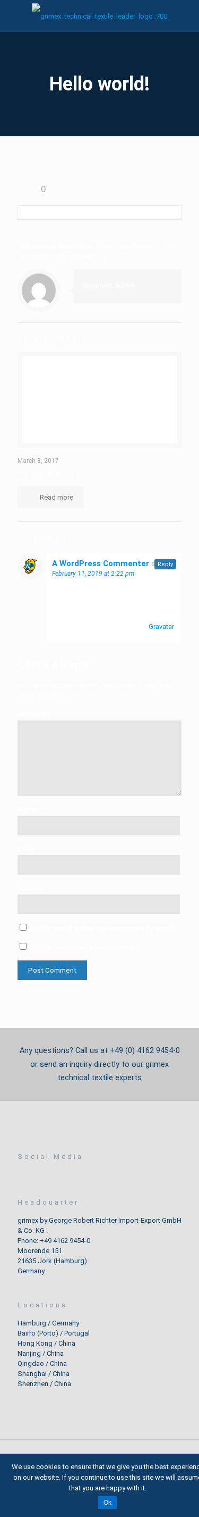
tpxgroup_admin (109, 285)
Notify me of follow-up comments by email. (103, 928)
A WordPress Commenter (100, 563)
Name (30, 809)
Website (31, 888)
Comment (34, 714)
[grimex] (99, 16)
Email (29, 848)
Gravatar (161, 627)
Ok (107, 1502)
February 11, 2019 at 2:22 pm (93, 573)
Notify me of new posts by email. (85, 947)
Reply (165, 564)
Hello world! (49, 473)
